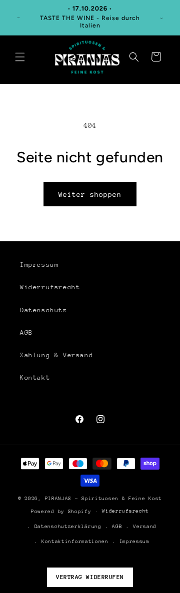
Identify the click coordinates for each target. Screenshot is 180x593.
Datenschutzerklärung (68, 527)
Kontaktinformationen (75, 542)
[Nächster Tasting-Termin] (161, 17)
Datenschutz (44, 310)
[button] (20, 57)
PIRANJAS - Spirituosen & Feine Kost (103, 499)
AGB (26, 332)
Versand (144, 527)
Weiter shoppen (90, 194)
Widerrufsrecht (50, 287)
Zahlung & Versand (56, 355)
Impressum (39, 264)
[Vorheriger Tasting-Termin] (19, 17)
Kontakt (35, 377)
